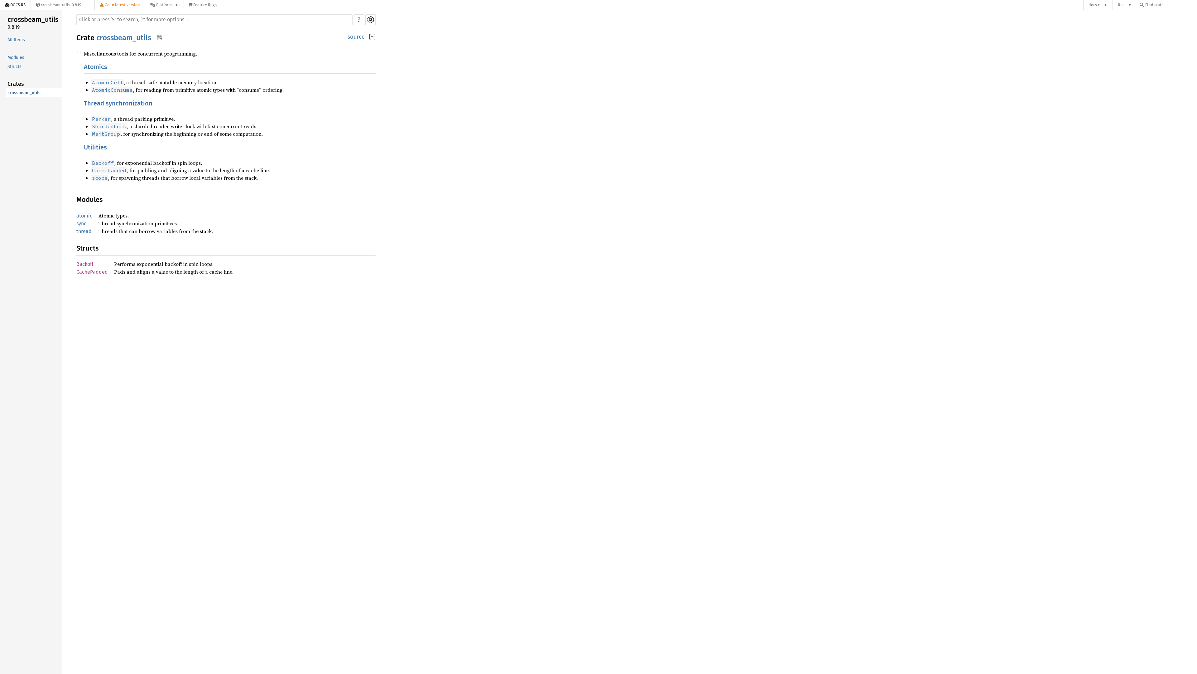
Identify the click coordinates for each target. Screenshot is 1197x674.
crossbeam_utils (32, 19)
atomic (84, 216)
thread (84, 231)
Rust (1122, 4)
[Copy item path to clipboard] (159, 38)
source (356, 36)
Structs (14, 66)
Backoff (84, 264)
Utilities (95, 147)
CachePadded (92, 272)
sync (81, 224)
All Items (16, 39)
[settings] (370, 19)
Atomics (95, 67)
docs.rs (1095, 4)
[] (372, 37)
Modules (15, 57)
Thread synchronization (118, 103)
